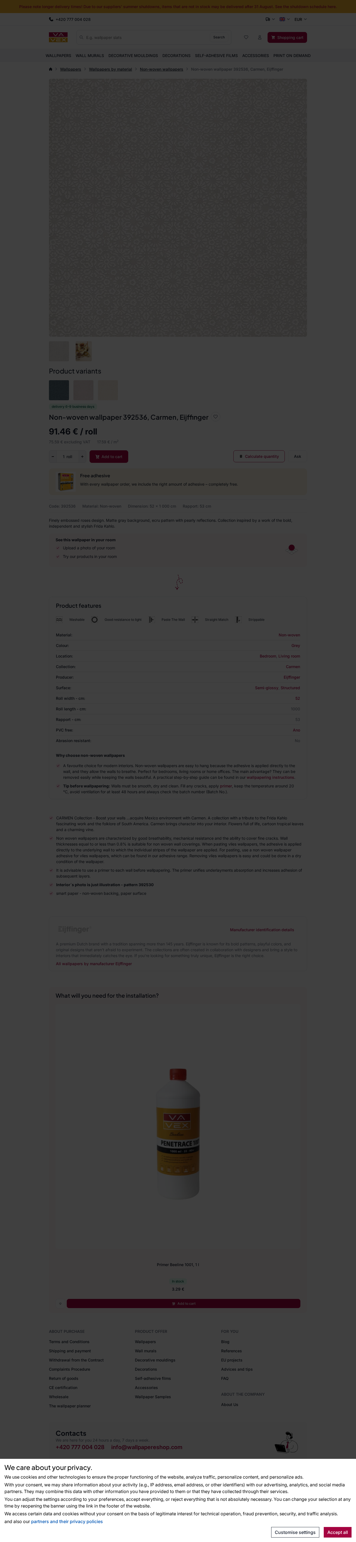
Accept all (337, 1532)
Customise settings (295, 1532)
